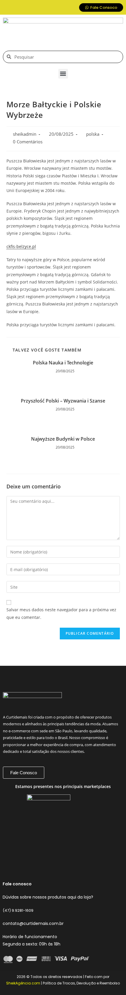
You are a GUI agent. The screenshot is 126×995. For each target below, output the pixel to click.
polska (92, 134)
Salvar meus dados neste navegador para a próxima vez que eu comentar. (61, 613)
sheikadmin (24, 134)
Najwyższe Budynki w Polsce (63, 439)
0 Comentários (27, 142)
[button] (63, 74)
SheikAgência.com (23, 983)
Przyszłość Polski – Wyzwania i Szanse (63, 401)
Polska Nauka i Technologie (63, 362)
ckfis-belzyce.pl (21, 246)
